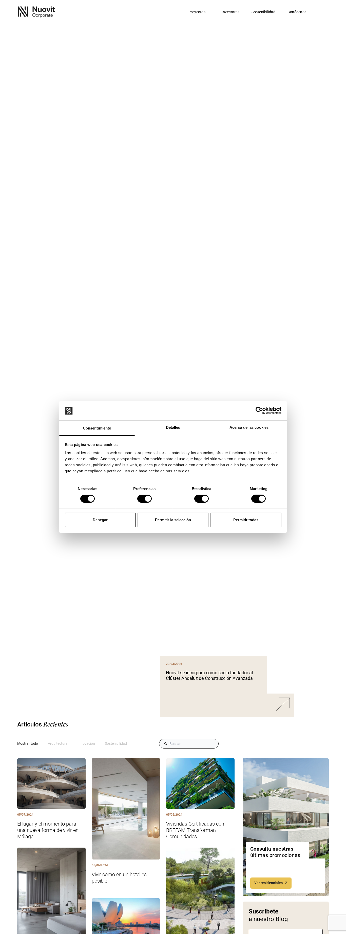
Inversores (230, 12)
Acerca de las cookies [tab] (248, 427)
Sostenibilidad (263, 12)
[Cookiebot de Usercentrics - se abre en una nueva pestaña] (259, 410)
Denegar (100, 520)
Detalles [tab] (173, 427)
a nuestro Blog (268, 915)
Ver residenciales (268, 883)
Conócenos (296, 12)
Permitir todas (245, 520)
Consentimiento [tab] (97, 428)
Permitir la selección (173, 520)
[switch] (144, 499)
